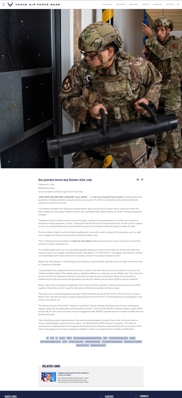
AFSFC (105, 338)
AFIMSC (69, 338)
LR (47, 338)
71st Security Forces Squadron (132, 342)
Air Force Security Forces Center (118, 338)
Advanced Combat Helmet (93, 342)
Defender (132, 338)
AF (56, 338)
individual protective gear (98, 345)
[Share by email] (142, 179)
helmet (65, 342)
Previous (9, 88)
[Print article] (137, 179)
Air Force (62, 338)
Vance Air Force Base (83, 345)
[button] (3, 4)
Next (173, 88)
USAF (52, 338)
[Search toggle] (178, 4)
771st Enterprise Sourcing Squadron (112, 342)
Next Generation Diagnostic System (50, 342)
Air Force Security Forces (76, 342)
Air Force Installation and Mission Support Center (87, 338)
